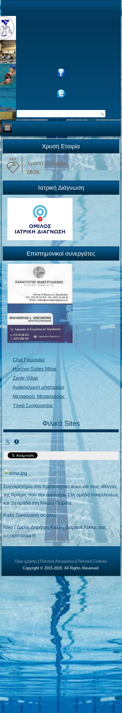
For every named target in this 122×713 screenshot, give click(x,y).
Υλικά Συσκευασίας (33, 405)
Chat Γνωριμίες (29, 359)
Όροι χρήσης (26, 561)
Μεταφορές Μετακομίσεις (39, 396)
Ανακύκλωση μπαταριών (38, 387)
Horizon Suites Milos (34, 368)
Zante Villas (25, 378)
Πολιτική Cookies (92, 561)
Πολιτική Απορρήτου (57, 561)
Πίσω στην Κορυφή (100, 706)
